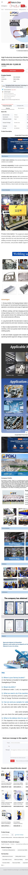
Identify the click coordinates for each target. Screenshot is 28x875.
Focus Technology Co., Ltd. (16, 869)
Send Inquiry (13, 70)
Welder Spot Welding (18, 859)
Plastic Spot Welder (16, 862)
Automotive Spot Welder (22, 850)
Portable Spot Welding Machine (8, 850)
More (2, 865)
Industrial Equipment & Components (11, 9)
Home (2, 9)
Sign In (3, 99)
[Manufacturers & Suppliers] (14, 2)
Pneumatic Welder (6, 862)
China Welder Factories (7, 859)
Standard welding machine (6, 837)
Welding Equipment (22, 9)
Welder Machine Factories (7, 856)
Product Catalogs (19, 834)
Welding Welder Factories (20, 856)
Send (12, 760)
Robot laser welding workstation (19, 837)
